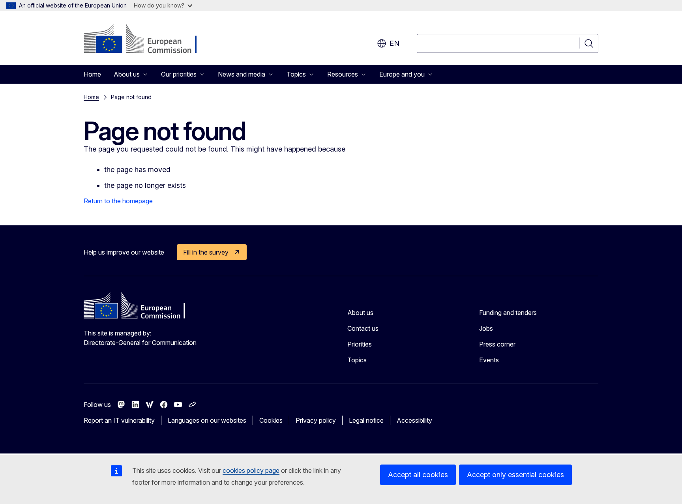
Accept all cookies (418, 474)
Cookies (271, 420)
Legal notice (366, 420)
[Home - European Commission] (147, 39)
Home (92, 74)
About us (360, 313)
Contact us (362, 328)
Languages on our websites (207, 420)
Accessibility (414, 420)
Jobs (486, 328)
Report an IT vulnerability (119, 420)
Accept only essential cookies (515, 474)
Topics (357, 360)
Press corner (497, 344)
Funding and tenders (508, 313)
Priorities (359, 344)
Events (489, 360)
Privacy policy (316, 420)
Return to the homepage (118, 201)
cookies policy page (251, 470)
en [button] (394, 43)
